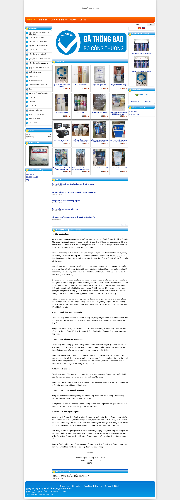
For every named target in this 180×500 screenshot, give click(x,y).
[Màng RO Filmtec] (80, 74)
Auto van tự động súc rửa (61, 141)
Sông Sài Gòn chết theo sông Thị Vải (66, 201)
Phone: (46, 491)
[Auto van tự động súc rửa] (61, 130)
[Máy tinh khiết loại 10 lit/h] (99, 157)
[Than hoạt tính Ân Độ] (99, 102)
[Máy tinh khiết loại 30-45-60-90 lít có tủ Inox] (118, 102)
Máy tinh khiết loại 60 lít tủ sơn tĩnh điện (118, 141)
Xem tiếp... (124, 225)
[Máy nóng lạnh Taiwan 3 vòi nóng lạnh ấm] (61, 157)
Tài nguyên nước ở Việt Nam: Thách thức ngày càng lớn (73, 217)
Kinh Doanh (135, 101)
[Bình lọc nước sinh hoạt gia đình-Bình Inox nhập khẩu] (80, 157)
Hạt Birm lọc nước (99, 85)
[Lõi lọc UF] (80, 102)
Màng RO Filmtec (81, 85)
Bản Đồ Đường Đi (32, 177)
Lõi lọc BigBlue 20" (61, 112)
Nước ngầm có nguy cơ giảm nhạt (65, 209)
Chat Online (30, 174)
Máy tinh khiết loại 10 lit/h (99, 168)
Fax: (33, 493)
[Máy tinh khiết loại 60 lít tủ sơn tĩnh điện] (118, 130)
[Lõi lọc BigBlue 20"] (61, 102)
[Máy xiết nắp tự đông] (118, 74)
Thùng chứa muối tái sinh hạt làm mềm (80, 141)
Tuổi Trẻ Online (134, 114)
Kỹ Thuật (148, 101)
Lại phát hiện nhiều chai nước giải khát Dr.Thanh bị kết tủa (74, 192)
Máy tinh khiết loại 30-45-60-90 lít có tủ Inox (118, 113)
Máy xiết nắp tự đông (118, 85)
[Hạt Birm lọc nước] (99, 74)
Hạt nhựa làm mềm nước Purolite (61, 85)
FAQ (27, 180)
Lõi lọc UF (80, 112)
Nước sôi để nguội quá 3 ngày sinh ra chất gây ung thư (73, 184)
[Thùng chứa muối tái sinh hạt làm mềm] (80, 130)
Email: (39, 494)
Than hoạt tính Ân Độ (99, 112)
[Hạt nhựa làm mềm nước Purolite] (61, 74)
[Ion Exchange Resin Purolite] (38, 165)
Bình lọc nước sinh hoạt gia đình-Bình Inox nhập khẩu (80, 169)
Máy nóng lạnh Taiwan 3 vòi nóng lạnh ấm (61, 168)
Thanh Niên (133, 111)
